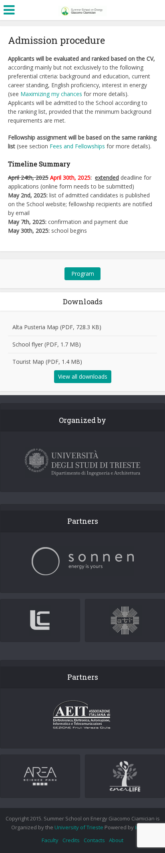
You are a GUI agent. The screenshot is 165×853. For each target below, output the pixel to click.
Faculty (50, 840)
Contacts (94, 840)
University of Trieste (78, 827)
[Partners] (82, 561)
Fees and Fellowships (77, 146)
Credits (71, 840)
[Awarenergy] (82, 9)
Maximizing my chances (51, 94)
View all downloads (82, 376)
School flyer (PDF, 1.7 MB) (46, 344)
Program (82, 273)
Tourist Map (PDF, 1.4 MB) (47, 361)
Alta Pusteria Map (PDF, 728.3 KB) (56, 327)
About (116, 840)
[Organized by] (82, 462)
